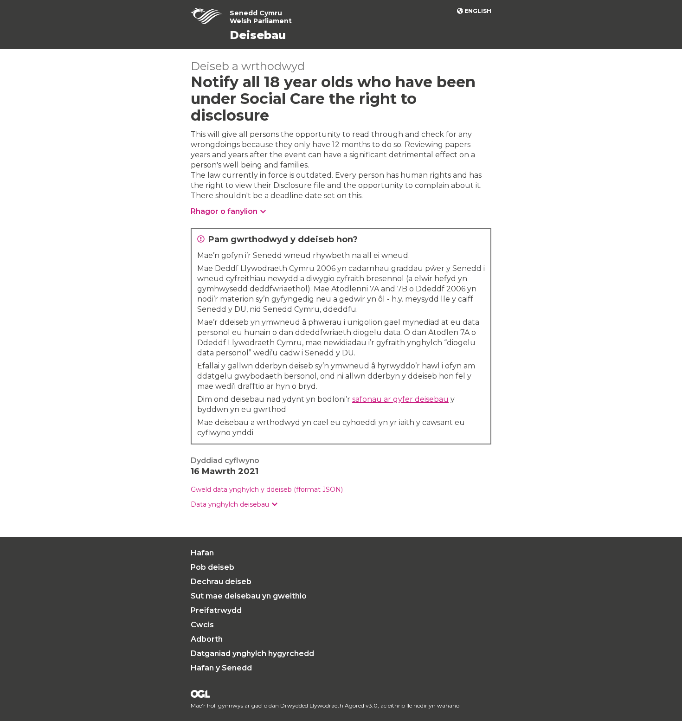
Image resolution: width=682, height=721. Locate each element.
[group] (341, 504)
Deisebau (258, 35)
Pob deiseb (212, 567)
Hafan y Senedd (221, 667)
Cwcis (202, 624)
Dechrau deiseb (221, 581)
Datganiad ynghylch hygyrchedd (252, 653)
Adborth (207, 639)
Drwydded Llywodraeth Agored (200, 694)
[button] (234, 504)
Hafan (202, 552)
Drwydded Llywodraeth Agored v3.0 (329, 705)
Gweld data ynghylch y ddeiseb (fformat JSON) (267, 489)
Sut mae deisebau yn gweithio (249, 596)
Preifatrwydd (216, 610)
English (477, 11)
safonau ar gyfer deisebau (400, 399)
